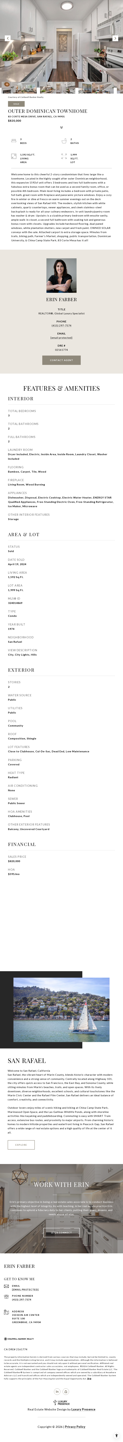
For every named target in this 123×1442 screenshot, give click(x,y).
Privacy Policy (75, 1426)
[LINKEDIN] (57, 1391)
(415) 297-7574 (61, 325)
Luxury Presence (83, 1409)
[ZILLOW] (66, 1391)
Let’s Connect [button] (61, 1232)
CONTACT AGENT (61, 360)
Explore (21, 1144)
